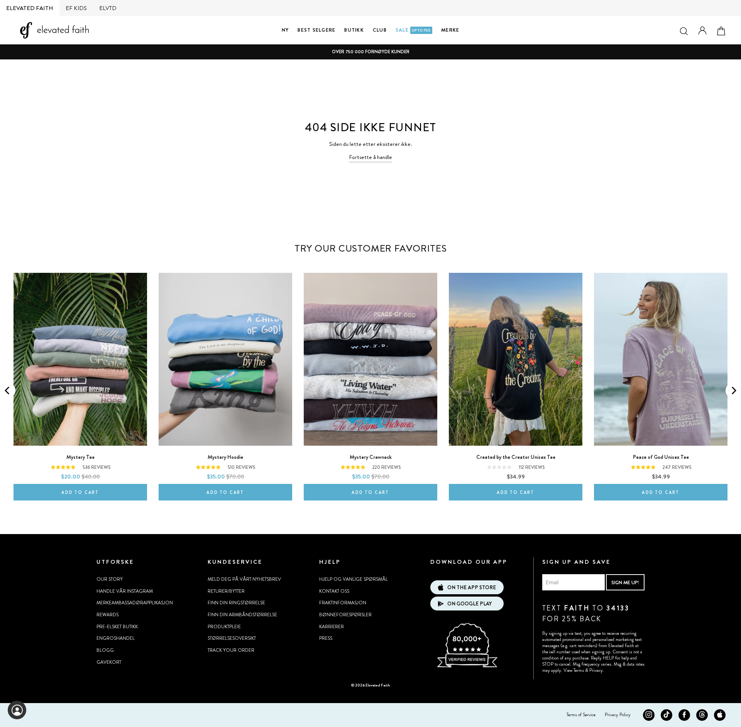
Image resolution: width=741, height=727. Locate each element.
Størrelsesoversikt (232, 638)
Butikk (354, 30)
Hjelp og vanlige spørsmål (353, 579)
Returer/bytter (226, 591)
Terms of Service (581, 714)
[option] (370, 52)
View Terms (573, 670)
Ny (285, 30)
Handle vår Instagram (124, 591)
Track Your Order (231, 650)
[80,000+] (467, 666)
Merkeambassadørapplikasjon (134, 602)
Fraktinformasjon (342, 602)
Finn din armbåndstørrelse (242, 614)
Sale (413, 30)
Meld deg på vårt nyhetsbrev (244, 579)
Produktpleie (224, 626)
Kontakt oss (334, 591)
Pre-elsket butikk (117, 626)
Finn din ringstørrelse (236, 602)
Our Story (109, 579)
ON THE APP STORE (471, 587)
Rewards (107, 614)
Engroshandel (115, 638)
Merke (450, 30)
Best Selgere (316, 30)
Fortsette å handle (370, 157)
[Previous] (7, 390)
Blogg (105, 650)
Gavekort (108, 662)
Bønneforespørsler (345, 614)
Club (380, 30)
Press (325, 638)
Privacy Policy (618, 714)
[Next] (733, 390)
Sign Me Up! (625, 582)
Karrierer (331, 626)
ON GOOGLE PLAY (469, 603)
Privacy (596, 670)
